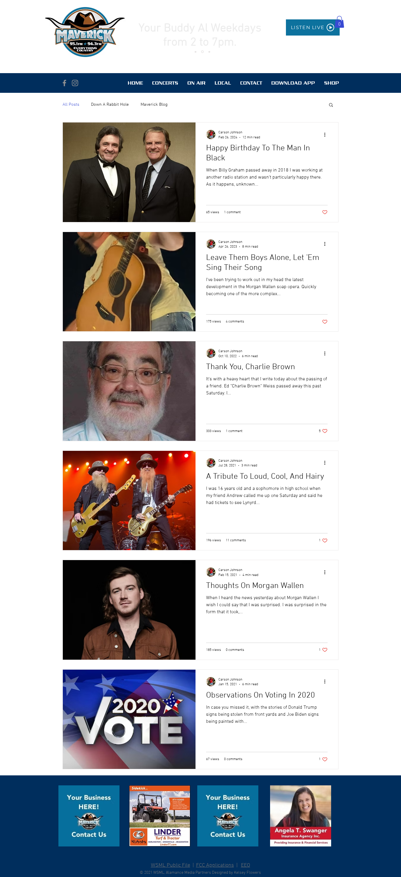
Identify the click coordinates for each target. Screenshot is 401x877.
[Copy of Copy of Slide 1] (195, 52)
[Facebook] (64, 83)
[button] (339, 22)
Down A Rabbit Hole (110, 104)
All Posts (71, 104)
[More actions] (326, 134)
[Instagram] (75, 83)
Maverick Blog (154, 104)
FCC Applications (215, 865)
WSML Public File (170, 865)
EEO (245, 865)
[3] (88, 815)
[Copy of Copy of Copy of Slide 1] (209, 52)
